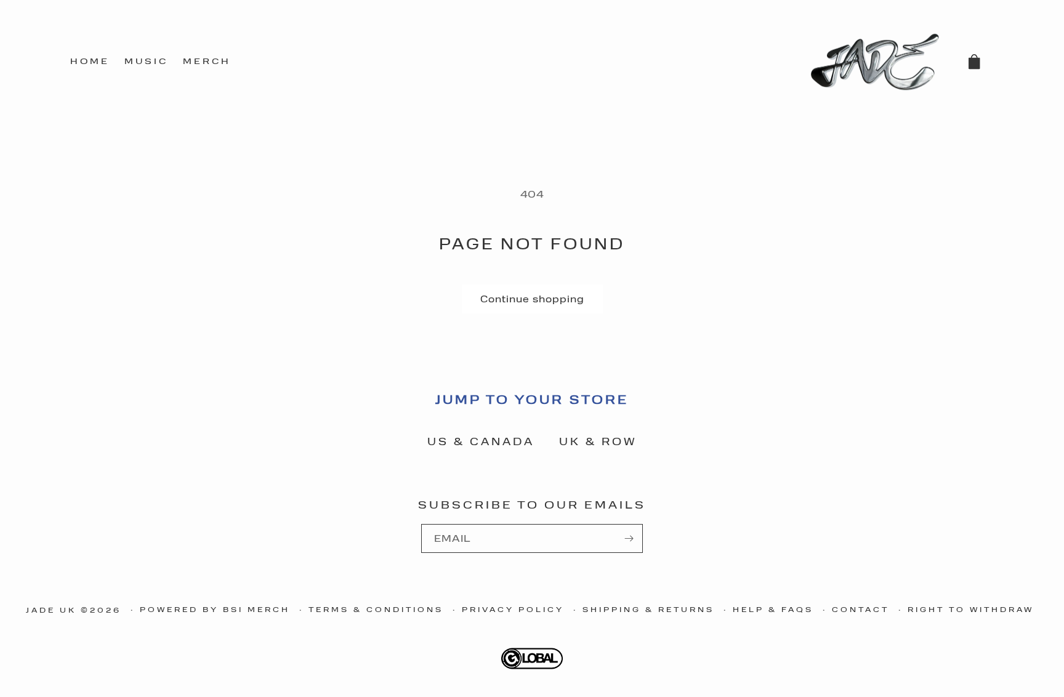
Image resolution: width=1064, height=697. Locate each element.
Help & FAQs (773, 609)
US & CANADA (480, 441)
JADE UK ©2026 (73, 609)
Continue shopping (532, 298)
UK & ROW (598, 441)
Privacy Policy (513, 609)
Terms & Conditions (375, 609)
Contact (860, 609)
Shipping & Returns (648, 609)
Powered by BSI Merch (215, 609)
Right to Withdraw (971, 609)
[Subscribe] (628, 538)
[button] (974, 61)
